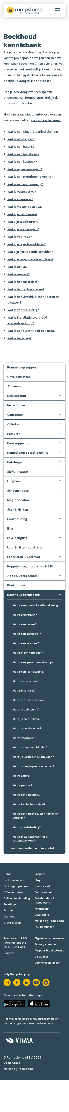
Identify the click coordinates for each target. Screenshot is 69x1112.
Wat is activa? (17, 266)
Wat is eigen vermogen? (24, 169)
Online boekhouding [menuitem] (17, 898)
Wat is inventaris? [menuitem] (24, 690)
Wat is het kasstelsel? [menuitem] (26, 795)
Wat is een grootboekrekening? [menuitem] (33, 662)
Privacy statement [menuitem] (46, 944)
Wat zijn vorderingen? (23, 229)
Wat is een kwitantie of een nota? (31, 330)
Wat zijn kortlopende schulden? (30, 251)
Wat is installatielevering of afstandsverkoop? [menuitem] (30, 838)
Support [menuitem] (39, 874)
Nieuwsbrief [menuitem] (42, 886)
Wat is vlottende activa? (24, 206)
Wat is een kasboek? (22, 161)
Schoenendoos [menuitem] (18, 490)
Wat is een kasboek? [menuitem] (26, 643)
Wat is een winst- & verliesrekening (32, 131)
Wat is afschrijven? (21, 139)
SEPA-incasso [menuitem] (17, 471)
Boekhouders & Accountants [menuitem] (44, 900)
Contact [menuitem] (9, 953)
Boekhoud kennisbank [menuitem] (23, 594)
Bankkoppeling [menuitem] (18, 443)
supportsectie (21, 103)
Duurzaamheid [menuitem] (43, 892)
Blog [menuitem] (37, 880)
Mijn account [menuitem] (16, 395)
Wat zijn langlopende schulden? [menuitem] (33, 766)
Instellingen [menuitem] (16, 405)
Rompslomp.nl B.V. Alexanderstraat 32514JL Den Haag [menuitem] (16, 942)
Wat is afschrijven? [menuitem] (25, 614)
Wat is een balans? (20, 146)
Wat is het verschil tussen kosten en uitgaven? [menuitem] (35, 815)
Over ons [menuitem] (9, 916)
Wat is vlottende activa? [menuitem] (28, 700)
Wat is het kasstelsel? (23, 281)
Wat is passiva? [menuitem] (22, 785)
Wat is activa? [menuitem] (21, 776)
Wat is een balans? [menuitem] (24, 624)
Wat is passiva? (18, 274)
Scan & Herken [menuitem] (17, 509)
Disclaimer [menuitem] (41, 956)
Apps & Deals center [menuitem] (22, 575)
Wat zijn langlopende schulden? (30, 259)
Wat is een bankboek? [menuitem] (27, 633)
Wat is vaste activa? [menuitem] (25, 681)
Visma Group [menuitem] (12, 1063)
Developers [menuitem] (41, 914)
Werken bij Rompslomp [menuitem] (49, 921)
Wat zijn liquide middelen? (26, 244)
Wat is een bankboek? (23, 154)
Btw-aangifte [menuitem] (17, 537)
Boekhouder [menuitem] (16, 585)
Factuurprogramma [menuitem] (16, 886)
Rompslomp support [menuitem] (22, 367)
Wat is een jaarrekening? (25, 184)
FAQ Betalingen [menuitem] (44, 927)
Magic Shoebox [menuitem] (18, 500)
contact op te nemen (46, 120)
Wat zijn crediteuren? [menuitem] (26, 719)
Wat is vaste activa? (21, 191)
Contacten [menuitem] (15, 414)
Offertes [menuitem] (13, 424)
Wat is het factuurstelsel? (25, 289)
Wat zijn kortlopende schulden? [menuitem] (33, 757)
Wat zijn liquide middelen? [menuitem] (30, 747)
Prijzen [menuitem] (8, 910)
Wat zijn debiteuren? (22, 214)
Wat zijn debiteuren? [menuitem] (26, 709)
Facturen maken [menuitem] (14, 880)
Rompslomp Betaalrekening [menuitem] (27, 452)
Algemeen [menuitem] (14, 386)
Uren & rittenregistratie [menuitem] (24, 547)
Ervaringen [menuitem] (10, 904)
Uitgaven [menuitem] (14, 481)
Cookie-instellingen (47, 962)
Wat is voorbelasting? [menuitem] (27, 827)
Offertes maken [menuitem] (14, 892)
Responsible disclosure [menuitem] (49, 950)
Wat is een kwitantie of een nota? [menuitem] (32, 848)
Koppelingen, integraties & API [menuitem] (30, 566)
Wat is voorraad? (19, 236)
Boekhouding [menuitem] (17, 518)
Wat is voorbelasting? (23, 309)
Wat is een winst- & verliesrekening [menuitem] (35, 605)
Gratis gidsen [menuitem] (12, 922)
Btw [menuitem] (10, 528)
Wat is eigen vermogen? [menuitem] (28, 652)
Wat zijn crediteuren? (22, 221)
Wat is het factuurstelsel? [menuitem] (29, 804)
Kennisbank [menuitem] (41, 908)
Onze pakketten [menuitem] (19, 376)
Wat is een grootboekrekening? (30, 176)
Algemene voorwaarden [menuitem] (49, 938)
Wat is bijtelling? (19, 338)
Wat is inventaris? (20, 199)
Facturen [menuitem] (13, 433)
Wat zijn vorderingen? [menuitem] (27, 728)
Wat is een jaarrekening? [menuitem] (28, 671)
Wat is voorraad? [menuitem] (23, 738)
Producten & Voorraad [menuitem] (23, 556)
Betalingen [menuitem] (15, 462)
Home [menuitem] (7, 874)
